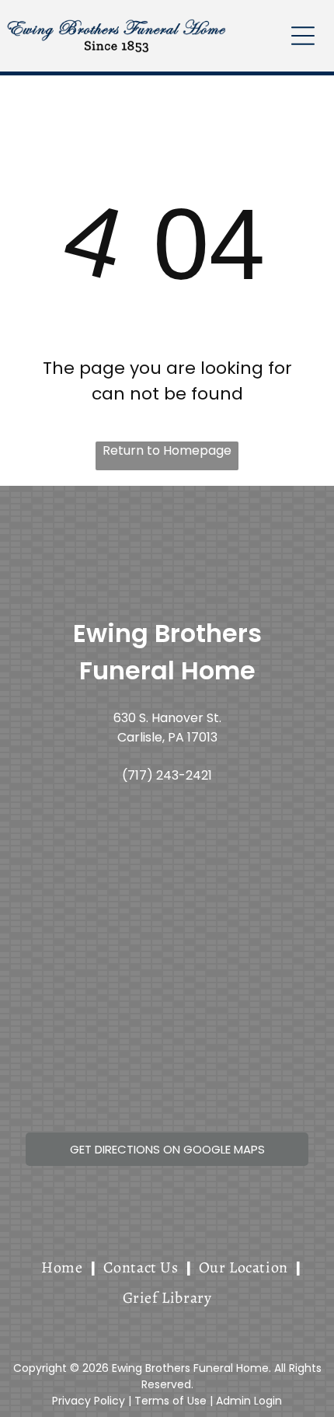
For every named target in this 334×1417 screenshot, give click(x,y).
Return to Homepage (167, 450)
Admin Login (249, 1400)
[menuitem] (64, 1267)
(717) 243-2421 (167, 775)
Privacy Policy (88, 1400)
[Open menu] (303, 35)
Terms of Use (170, 1400)
